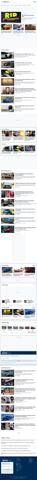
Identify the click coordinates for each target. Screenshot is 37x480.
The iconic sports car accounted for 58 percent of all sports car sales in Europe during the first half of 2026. (25, 418)
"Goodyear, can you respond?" (20, 409)
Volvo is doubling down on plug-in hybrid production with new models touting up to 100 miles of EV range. (24, 65)
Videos (12, 5)
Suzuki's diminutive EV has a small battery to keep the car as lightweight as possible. (24, 101)
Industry (16, 231)
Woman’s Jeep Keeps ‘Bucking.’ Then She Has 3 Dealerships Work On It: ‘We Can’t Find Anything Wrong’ (25, 425)
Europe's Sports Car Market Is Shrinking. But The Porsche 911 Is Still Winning (25, 416)
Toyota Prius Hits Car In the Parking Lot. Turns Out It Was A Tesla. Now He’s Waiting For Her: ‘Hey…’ (16, 445)
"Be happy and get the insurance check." (21, 195)
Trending (16, 93)
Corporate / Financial (16, 33)
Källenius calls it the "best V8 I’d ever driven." (22, 230)
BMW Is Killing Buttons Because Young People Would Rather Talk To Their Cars (24, 201)
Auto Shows (20, 5)
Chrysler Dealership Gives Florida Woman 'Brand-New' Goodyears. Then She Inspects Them (25, 407)
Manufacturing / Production (18, 57)
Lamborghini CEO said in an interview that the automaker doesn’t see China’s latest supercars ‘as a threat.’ (25, 56)
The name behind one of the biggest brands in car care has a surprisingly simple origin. (24, 73)
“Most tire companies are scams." (20, 92)
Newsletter (24, 5)
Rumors (16, 187)
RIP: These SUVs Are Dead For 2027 (28, 16)
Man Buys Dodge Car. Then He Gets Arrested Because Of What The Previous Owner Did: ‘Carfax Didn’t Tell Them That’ (18, 453)
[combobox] (7, 332)
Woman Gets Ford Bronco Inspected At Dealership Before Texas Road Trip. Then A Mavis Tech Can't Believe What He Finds (17, 443)
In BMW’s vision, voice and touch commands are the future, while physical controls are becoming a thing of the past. (25, 204)
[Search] (33, 1)
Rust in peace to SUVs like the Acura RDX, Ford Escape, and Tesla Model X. (28, 18)
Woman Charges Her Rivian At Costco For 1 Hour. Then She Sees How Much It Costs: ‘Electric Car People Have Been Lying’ (25, 390)
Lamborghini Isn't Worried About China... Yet (24, 54)
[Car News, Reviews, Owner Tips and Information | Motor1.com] (6, 2)
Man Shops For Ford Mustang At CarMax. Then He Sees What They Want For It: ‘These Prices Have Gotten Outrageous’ (25, 399)
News (1, 5)
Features (8, 5)
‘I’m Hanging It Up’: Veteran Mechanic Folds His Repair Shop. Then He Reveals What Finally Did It (15, 450)
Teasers (26, 33)
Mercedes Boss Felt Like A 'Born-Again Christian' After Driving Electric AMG (25, 228)
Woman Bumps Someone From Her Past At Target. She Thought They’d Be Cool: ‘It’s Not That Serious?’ (24, 193)
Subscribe (18, 360)
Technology (16, 111)
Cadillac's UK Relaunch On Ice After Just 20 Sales (25, 183)
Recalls (16, 214)
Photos (15, 5)
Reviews (4, 5)
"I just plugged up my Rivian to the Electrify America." (23, 392)
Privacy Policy (10, 362)
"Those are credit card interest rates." (21, 401)
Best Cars (28, 5)
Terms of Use (14, 362)
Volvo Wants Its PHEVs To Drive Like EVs (23, 62)
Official (2, 33)
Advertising (31, 460)
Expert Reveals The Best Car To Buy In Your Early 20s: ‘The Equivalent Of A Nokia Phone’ (14, 448)
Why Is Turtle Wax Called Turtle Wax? (23, 71)
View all (33, 265)
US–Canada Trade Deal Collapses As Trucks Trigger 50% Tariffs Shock (24, 380)
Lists (22, 20)
